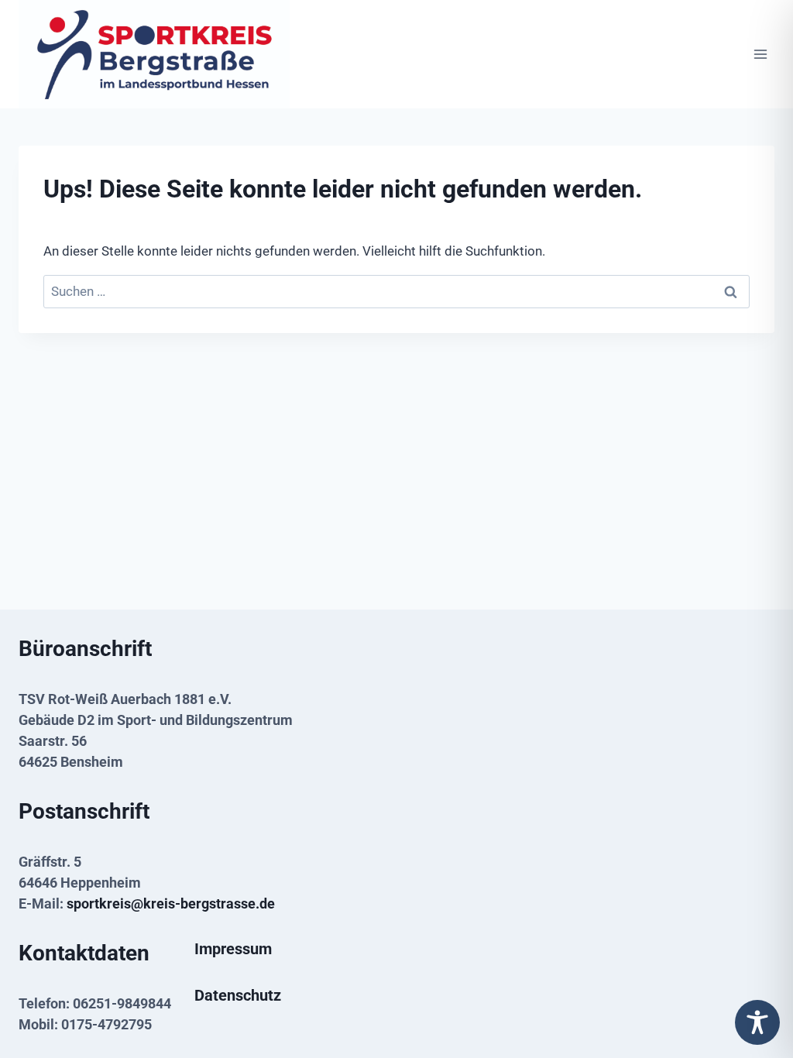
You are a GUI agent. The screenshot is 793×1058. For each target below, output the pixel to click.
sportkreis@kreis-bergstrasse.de (171, 903)
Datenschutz (237, 995)
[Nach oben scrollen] (756, 990)
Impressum (233, 948)
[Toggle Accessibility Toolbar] (757, 1022)
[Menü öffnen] (760, 55)
